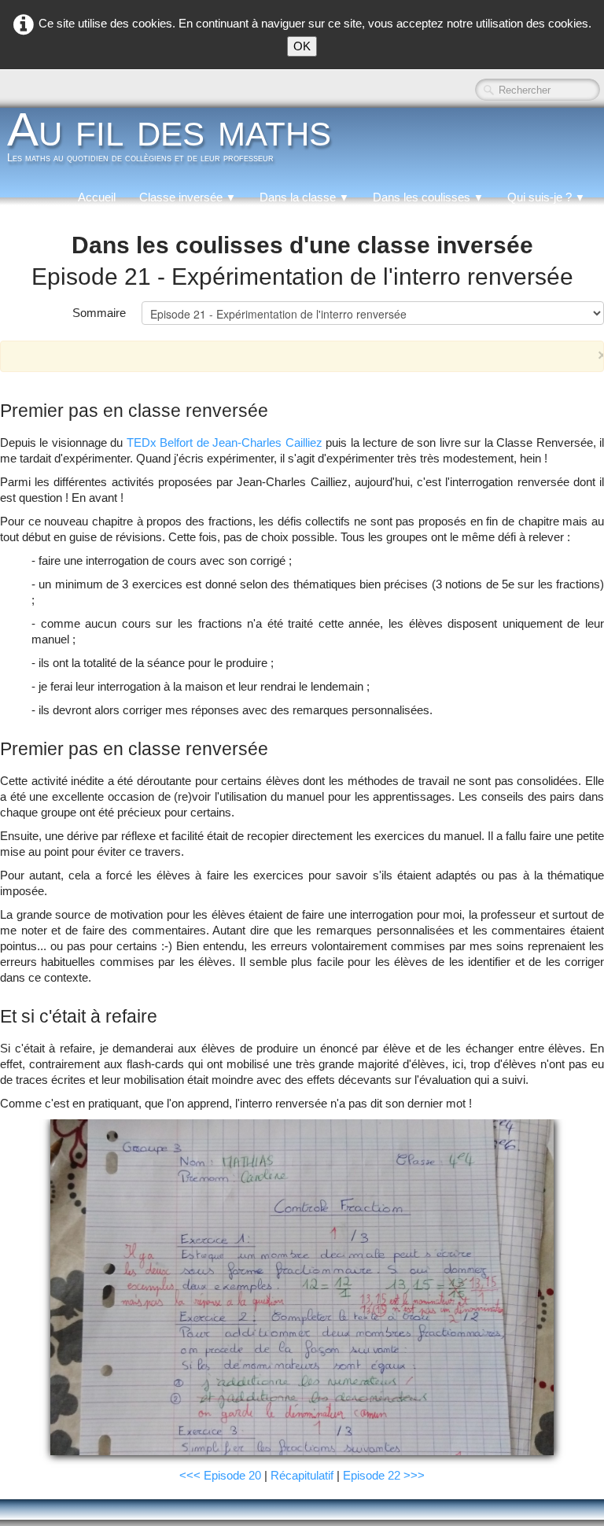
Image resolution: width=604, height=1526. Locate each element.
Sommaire (99, 312)
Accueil (97, 197)
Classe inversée (187, 197)
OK (302, 46)
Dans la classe (304, 197)
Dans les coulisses (428, 197)
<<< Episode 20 (220, 1475)
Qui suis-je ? (546, 197)
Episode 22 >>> (384, 1475)
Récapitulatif (302, 1475)
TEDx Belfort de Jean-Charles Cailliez (224, 442)
